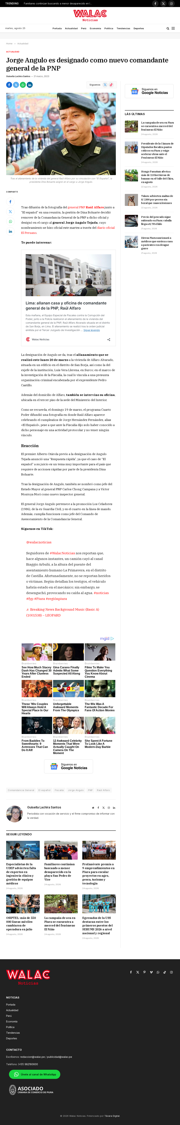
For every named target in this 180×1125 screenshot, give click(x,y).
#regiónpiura (56, 598)
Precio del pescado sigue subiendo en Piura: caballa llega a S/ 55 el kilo (156, 220)
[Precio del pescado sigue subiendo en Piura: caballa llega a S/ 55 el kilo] (131, 221)
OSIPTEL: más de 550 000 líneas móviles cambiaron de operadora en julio (21, 923)
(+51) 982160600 (28, 1064)
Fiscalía (59, 790)
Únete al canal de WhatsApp (38, 1074)
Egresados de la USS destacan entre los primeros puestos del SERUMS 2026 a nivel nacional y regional (97, 925)
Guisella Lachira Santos (18, 76)
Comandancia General (21, 790)
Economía (95, 28)
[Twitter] (10, 211)
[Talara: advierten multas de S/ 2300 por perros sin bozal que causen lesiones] (131, 200)
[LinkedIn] (10, 231)
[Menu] (173, 28)
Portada (57, 28)
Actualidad (71, 28)
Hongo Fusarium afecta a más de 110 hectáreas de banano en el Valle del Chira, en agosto (157, 177)
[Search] (168, 28)
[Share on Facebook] (9, 85)
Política (108, 28)
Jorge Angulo (76, 790)
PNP (90, 790)
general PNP (86, 207)
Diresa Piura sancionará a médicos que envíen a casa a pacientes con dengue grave (156, 243)
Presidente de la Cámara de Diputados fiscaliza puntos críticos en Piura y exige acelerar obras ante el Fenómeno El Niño (157, 150)
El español (44, 790)
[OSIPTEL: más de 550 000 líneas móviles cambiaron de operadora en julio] (23, 903)
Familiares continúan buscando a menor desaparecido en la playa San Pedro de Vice (59, 3)
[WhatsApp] (10, 221)
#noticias (101, 593)
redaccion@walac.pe (32, 1056)
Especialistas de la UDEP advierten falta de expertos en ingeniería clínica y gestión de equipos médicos (21, 873)
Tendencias (123, 28)
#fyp (29, 598)
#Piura (39, 598)
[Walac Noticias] (90, 15)
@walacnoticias (39, 542)
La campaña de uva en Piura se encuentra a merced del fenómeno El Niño (59, 923)
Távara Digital (112, 1115)
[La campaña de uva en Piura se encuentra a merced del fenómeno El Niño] (61, 903)
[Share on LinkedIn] (30, 85)
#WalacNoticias (62, 553)
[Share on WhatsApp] (23, 85)
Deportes (139, 28)
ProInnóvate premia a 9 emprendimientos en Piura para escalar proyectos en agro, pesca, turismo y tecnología (98, 873)
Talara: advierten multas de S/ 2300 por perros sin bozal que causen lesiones (157, 199)
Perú (83, 28)
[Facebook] (10, 202)
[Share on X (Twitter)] (16, 85)
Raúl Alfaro (103, 790)
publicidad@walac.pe (59, 1056)
